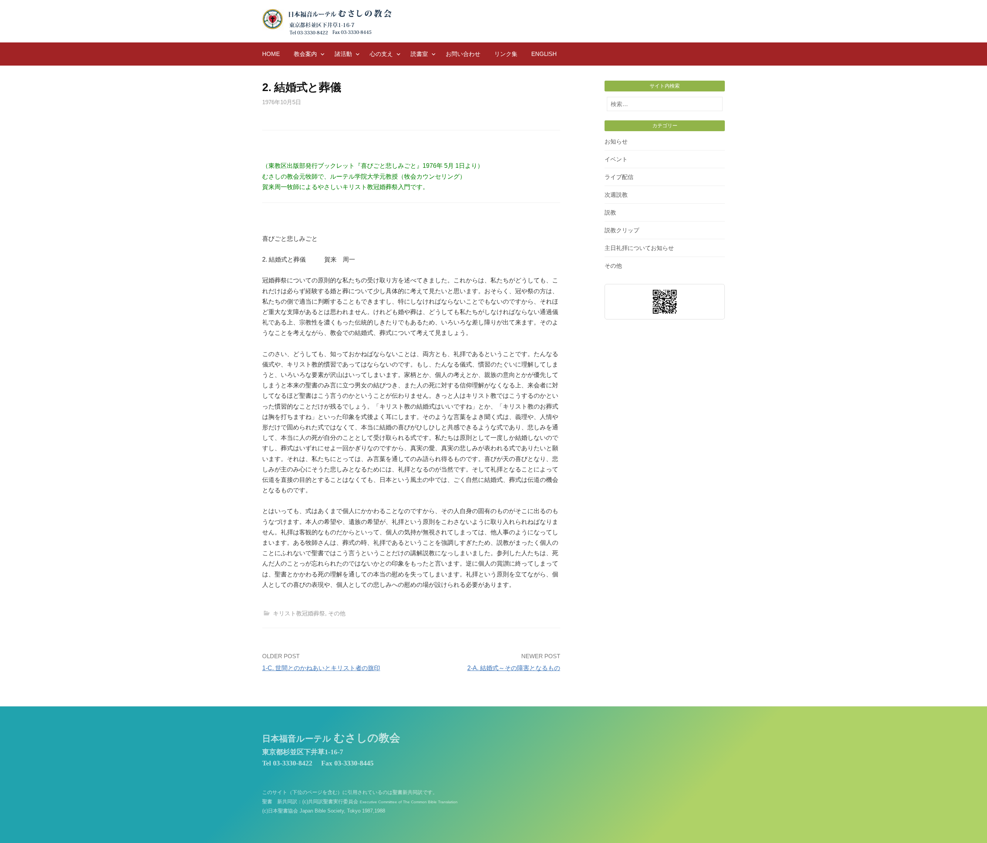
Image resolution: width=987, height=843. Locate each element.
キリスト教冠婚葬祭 (299, 613)
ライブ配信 (619, 177)
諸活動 (343, 54)
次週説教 (616, 194)
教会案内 (305, 54)
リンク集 (505, 54)
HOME (271, 54)
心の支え (381, 54)
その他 (336, 613)
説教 (610, 212)
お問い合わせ (463, 54)
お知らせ (616, 141)
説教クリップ (622, 230)
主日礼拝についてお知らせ (639, 248)
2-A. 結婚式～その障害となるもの (513, 668)
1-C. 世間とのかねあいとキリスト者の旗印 (321, 668)
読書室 (419, 54)
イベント (616, 159)
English (544, 54)
